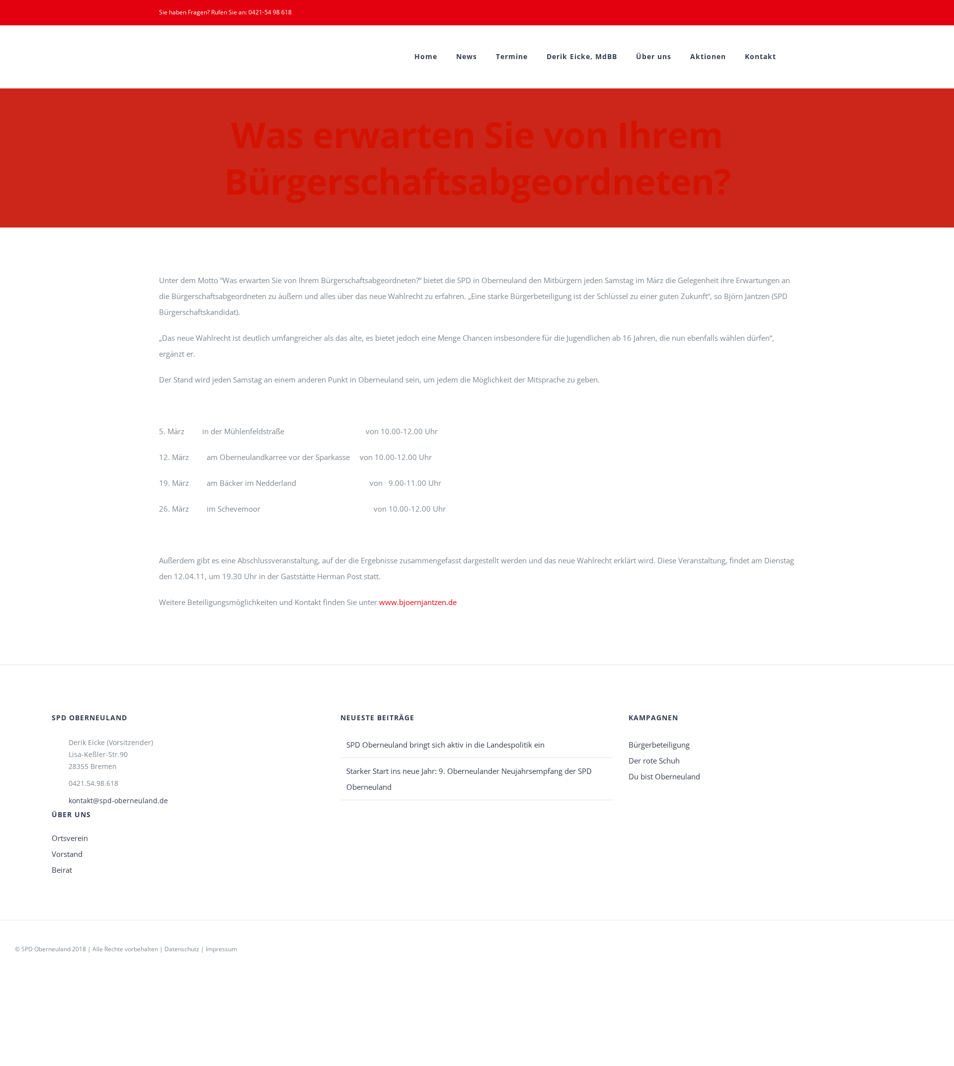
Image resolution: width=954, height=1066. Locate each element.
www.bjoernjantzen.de (418, 602)
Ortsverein (70, 838)
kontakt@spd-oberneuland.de (118, 800)
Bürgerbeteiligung (659, 745)
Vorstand (67, 854)
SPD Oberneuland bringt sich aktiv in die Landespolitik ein (445, 745)
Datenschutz (181, 949)
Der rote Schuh (654, 760)
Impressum (221, 949)
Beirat (62, 870)
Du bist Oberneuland (664, 776)
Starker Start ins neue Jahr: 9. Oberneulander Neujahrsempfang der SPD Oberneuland (469, 779)
